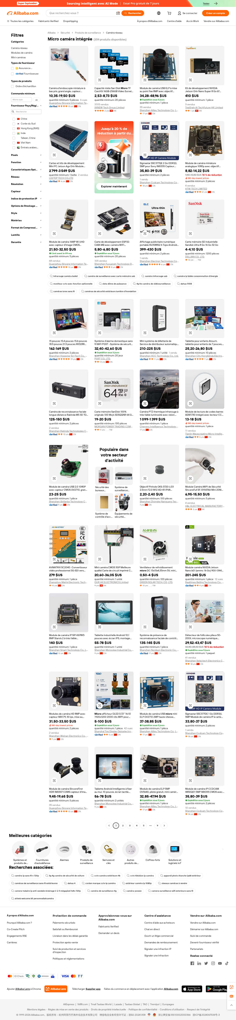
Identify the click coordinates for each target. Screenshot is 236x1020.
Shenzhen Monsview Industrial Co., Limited (114, 650)
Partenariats (196, 949)
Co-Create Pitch (16, 929)
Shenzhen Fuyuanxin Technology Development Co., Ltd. (114, 264)
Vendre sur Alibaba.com (203, 922)
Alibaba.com (171, 989)
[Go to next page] (164, 825)
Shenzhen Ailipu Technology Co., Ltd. (159, 110)
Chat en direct (152, 929)
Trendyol (154, 1004)
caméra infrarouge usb (156, 276)
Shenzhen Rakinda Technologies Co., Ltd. (68, 431)
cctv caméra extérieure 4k (107, 875)
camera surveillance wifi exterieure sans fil (172, 891)
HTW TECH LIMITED (196, 188)
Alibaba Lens (22, 989)
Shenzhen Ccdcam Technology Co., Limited (159, 182)
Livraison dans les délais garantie (70, 935)
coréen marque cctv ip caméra (100, 883)
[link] (231, 987)
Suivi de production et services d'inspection (69, 950)
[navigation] (26, 429)
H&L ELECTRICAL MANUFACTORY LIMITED (204, 506)
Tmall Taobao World (101, 1004)
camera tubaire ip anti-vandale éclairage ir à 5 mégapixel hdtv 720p (48, 891)
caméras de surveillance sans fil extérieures (36, 883)
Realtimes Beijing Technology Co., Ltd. (204, 582)
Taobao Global (132, 1004)
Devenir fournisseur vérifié (204, 942)
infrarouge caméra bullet (65, 276)
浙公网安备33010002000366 (174, 1014)
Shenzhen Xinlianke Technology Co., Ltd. (68, 501)
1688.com (82, 1004)
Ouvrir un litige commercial (158, 935)
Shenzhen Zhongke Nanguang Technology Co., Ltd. (159, 501)
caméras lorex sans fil (64, 291)
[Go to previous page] (109, 825)
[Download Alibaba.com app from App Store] (192, 988)
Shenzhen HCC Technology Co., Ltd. (159, 355)
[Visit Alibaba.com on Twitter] (206, 963)
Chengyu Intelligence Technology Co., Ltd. (159, 426)
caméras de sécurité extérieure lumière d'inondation (110, 291)
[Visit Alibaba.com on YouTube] (220, 963)
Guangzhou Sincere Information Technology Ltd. (68, 103)
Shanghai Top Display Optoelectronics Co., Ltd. (114, 731)
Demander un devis (108, 933)
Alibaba (51, 32)
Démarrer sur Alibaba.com (204, 929)
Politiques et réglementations (68, 958)
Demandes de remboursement (161, 942)
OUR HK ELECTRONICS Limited (111, 582)
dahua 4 (71, 883)
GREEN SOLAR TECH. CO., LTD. (156, 582)
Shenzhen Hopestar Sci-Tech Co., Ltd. (68, 355)
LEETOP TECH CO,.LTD (61, 178)
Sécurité (65, 32)
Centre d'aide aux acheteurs (159, 922)
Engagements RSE (17, 935)
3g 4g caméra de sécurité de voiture (66, 875)
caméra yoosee (133, 891)
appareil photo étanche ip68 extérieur (182, 875)
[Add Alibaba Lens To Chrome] (55, 988)
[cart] (170, 13)
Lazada (118, 1004)
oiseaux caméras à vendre (174, 883)
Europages (168, 1004)
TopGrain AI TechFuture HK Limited (204, 107)
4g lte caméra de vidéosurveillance (153, 284)
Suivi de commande (200, 935)
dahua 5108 (186, 284)
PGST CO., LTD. (102, 358)
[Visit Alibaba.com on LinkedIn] (199, 963)
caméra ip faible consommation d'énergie (197, 276)
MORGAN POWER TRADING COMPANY (114, 426)
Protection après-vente (65, 942)
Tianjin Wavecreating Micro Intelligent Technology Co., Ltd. (204, 433)
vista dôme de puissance (114, 284)
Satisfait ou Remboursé (65, 929)
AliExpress (68, 1004)
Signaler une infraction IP (157, 949)
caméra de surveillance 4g (103, 891)
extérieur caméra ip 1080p (139, 883)
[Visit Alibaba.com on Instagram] (213, 963)
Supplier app (93, 989)
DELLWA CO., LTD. (195, 256)
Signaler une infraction (156, 955)
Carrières (12, 942)
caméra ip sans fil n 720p (27, 875)
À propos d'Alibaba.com (20, 915)
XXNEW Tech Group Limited (109, 107)
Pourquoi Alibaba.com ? (19, 922)
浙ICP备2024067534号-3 (206, 1014)
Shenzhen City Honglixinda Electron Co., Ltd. (204, 355)
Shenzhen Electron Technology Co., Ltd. (159, 261)
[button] (118, 13)
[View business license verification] (149, 1015)
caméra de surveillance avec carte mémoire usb (111, 276)
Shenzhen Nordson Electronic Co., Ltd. (159, 650)
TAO (145, 1004)
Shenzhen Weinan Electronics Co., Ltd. (68, 735)
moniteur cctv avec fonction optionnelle (72, 284)
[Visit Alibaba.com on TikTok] (227, 963)
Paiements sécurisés (64, 922)
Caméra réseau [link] (114, 32)
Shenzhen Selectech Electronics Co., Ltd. (204, 660)
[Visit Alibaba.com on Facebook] (192, 963)
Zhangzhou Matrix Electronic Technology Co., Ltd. (68, 582)
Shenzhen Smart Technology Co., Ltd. (68, 650)
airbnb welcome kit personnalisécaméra (34, 898)
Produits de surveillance (88, 32)
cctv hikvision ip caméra (142, 875)
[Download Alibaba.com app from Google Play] (217, 988)
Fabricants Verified (108, 926)
